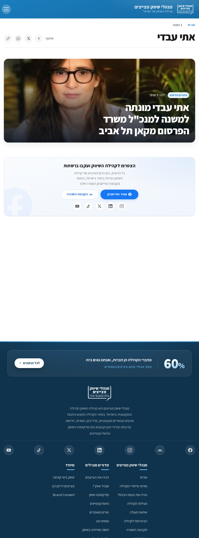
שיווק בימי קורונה (64, 477)
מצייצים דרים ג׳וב (63, 486)
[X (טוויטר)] (69, 450)
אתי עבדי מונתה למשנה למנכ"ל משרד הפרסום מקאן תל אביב (144, 119)
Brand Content (64, 494)
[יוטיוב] (77, 206)
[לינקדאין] (110, 206)
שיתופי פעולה (138, 512)
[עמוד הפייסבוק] (190, 450)
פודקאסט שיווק (99, 494)
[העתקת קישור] (8, 38)
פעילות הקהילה (137, 503)
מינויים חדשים (178, 95)
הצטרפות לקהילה (135, 521)
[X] (99, 206)
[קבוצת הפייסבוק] (160, 450)
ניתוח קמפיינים (99, 503)
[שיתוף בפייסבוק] (38, 38)
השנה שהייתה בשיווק (95, 529)
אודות (143, 477)
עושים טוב (102, 521)
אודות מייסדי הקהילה (133, 486)
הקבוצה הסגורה (77, 194)
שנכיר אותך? (101, 486)
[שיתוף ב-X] (28, 38)
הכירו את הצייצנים (97, 477)
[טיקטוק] (88, 206)
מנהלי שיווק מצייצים (153, 7)
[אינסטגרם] (121, 206)
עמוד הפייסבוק (117, 194)
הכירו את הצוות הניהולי (132, 494)
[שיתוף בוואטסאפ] (18, 38)
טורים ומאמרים (99, 512)
